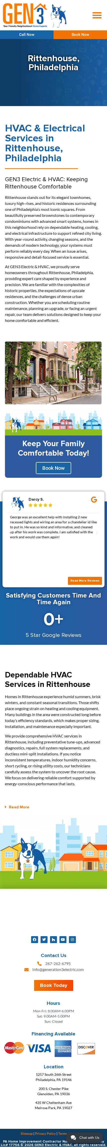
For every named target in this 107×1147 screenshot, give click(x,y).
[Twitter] (44, 939)
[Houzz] (53, 939)
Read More (19, 807)
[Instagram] (72, 939)
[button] (97, 15)
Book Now (53, 468)
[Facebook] (34, 939)
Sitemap (27, 1134)
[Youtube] (62, 939)
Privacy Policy (45, 1134)
